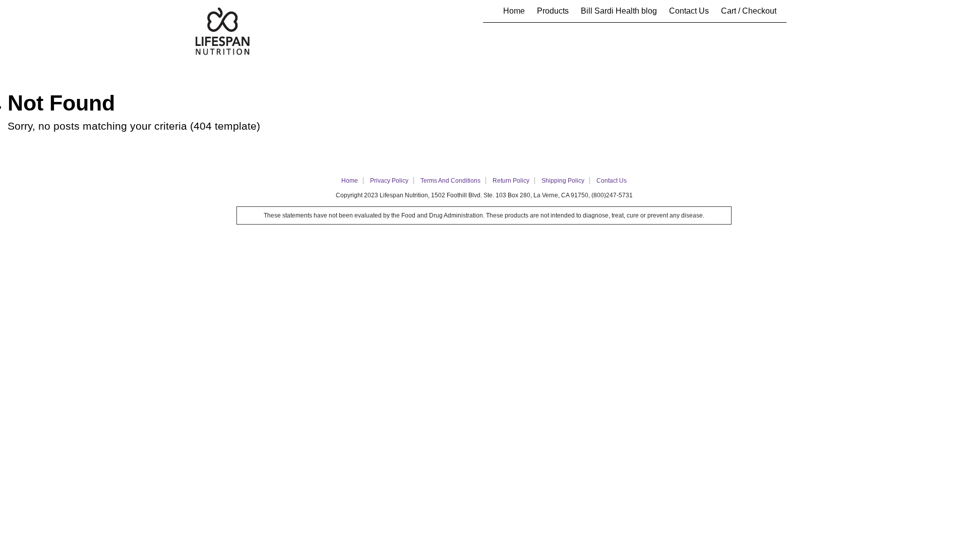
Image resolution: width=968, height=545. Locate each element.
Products (553, 11)
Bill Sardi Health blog (619, 11)
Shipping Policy (562, 180)
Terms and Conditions (450, 180)
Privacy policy (389, 180)
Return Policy (511, 180)
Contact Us (689, 11)
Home (514, 11)
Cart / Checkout (748, 11)
